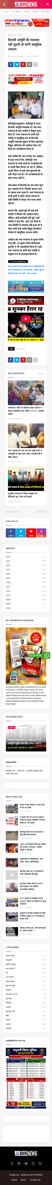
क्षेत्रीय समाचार (26, 964)
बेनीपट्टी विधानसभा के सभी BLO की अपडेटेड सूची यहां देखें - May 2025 (24, 742)
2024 (26, 599)
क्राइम (26, 11)
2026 (26, 608)
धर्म (26, 973)
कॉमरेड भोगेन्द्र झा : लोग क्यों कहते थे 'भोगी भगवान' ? (33, 930)
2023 (26, 595)
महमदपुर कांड (26, 1011)
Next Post (41, 512)
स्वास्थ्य (26, 1024)
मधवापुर (26, 1007)
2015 (26, 561)
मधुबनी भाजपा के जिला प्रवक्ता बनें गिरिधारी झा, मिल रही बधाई (22, 495)
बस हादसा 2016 (26, 994)
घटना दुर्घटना (46, 11)
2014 (26, 557)
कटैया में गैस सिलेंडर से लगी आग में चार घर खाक (32, 807)
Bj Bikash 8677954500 (32, 1175)
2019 (26, 578)
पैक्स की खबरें (26, 985)
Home (5, 11)
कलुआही (26, 960)
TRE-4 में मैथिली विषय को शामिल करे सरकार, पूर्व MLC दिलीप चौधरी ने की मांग (33, 847)
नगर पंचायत (16, 11)
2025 (26, 604)
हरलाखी (26, 1028)
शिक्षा (26, 1015)
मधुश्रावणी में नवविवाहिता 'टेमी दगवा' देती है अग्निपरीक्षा (31, 861)
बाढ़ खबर (26, 998)
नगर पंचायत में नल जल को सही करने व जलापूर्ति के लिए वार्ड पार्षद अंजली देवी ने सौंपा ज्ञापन (25, 454)
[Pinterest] (23, 64)
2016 (26, 565)
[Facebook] (10, 64)
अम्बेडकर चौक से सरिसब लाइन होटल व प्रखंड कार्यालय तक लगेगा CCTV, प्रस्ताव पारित (26, 411)
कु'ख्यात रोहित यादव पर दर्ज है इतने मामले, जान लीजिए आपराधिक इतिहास (31, 887)
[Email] (29, 64)
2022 (26, 591)
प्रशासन (26, 990)
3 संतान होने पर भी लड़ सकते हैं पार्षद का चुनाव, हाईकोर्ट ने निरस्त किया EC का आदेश (32, 820)
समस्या (35, 11)
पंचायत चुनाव (26, 981)
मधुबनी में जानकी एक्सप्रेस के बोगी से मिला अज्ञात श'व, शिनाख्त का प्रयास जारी (32, 916)
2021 (26, 586)
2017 (26, 569)
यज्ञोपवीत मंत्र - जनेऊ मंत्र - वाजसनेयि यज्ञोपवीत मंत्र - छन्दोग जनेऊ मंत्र (25, 772)
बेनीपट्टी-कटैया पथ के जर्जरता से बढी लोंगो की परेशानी (31, 834)
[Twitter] (17, 64)
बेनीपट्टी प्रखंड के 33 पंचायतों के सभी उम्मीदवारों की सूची (31, 873)
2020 (26, 582)
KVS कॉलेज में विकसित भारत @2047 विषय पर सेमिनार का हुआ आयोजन (33, 901)
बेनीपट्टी (26, 1002)
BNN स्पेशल (26, 956)
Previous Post (12, 512)
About (23, 1179)
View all (40, 374)
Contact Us (35, 1179)
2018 (26, 574)
